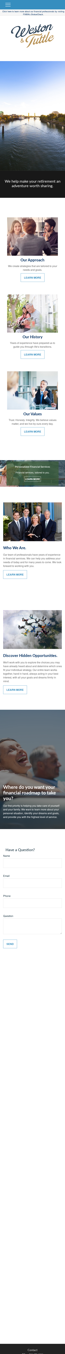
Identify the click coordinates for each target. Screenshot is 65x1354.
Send (10, 944)
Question (8, 916)
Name (6, 856)
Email (6, 876)
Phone (7, 896)
